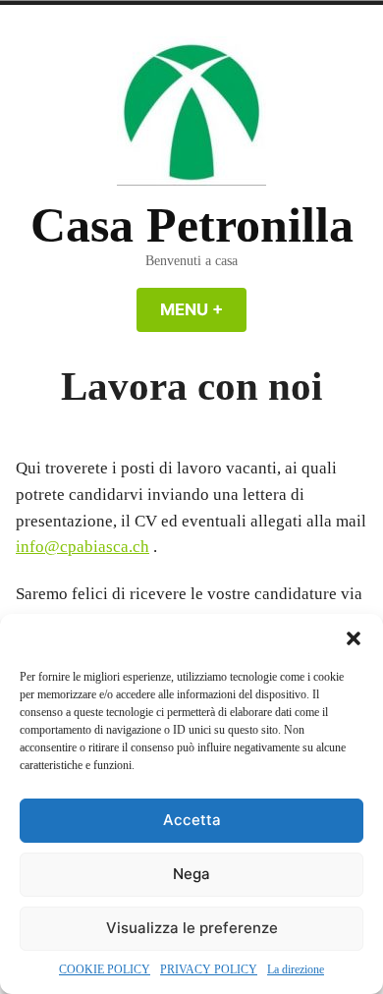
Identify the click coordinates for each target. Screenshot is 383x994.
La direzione (295, 969)
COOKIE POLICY (104, 969)
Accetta (192, 819)
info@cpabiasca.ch (82, 546)
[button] (353, 638)
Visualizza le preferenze (192, 927)
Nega (191, 873)
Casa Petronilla (192, 225)
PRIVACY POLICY (208, 969)
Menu (203, 309)
